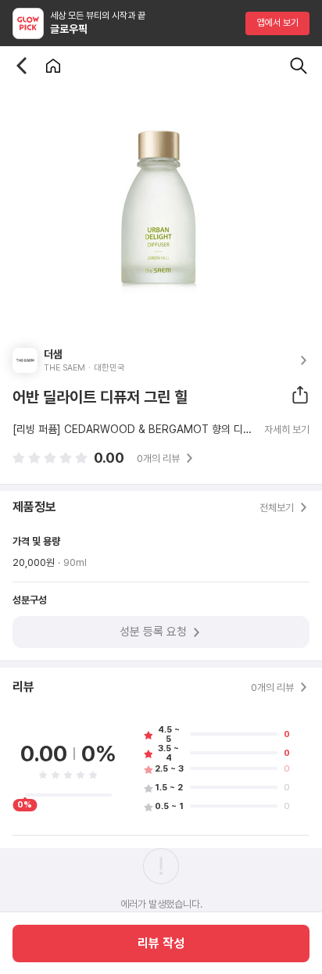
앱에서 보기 (278, 22)
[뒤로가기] (22, 65)
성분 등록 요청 (153, 632)
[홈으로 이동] (53, 65)
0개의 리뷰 (158, 458)
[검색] (298, 66)
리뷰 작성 (161, 943)
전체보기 (276, 508)
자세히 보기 (286, 429)
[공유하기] (300, 394)
